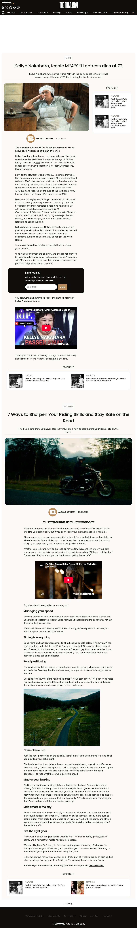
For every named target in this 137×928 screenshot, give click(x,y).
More (68, 58)
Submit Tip (107, 916)
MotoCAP (42, 845)
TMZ (37, 162)
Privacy (83, 916)
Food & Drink (26, 12)
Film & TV (11, 12)
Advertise (94, 916)
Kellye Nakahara (23, 156)
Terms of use (69, 916)
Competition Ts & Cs (34, 916)
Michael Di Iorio (44, 138)
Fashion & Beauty (120, 12)
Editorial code (54, 916)
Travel (69, 12)
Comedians (42, 12)
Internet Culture (100, 12)
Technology (82, 12)
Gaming (57, 12)
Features (68, 406)
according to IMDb (57, 194)
